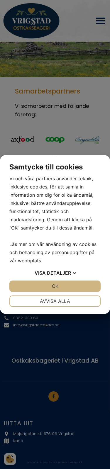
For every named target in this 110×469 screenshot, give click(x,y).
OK (55, 286)
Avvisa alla (55, 301)
